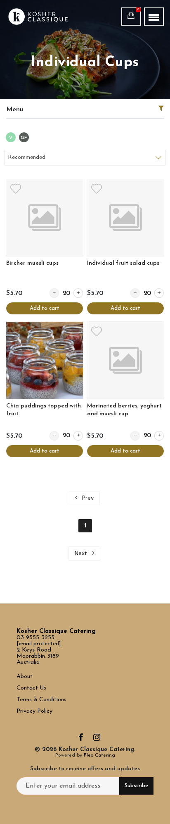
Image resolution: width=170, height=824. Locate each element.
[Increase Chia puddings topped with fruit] (78, 436)
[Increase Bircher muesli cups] (78, 293)
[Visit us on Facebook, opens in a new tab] (80, 739)
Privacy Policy (34, 711)
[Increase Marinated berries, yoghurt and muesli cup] (159, 436)
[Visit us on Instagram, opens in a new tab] (96, 739)
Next (82, 553)
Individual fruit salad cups (123, 263)
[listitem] (44, 246)
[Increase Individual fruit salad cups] (159, 293)
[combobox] (85, 157)
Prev (87, 497)
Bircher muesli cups (32, 263)
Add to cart (44, 308)
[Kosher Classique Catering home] (46, 16)
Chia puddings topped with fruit (43, 410)
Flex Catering (99, 755)
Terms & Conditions (41, 700)
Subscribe (136, 785)
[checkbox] (10, 138)
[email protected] (39, 644)
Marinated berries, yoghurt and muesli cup (124, 410)
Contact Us (32, 688)
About (25, 676)
